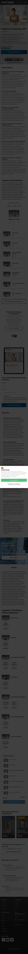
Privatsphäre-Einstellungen (14, 484)
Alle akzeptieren (14, 480)
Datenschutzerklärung (5, 476)
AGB (14, 476)
